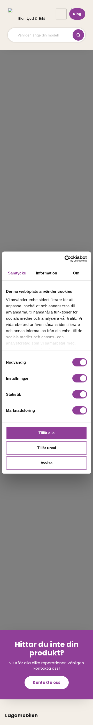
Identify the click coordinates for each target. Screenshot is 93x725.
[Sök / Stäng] (78, 35)
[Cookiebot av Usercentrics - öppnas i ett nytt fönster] (65, 258)
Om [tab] (76, 273)
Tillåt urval (46, 448)
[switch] (79, 378)
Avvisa (46, 463)
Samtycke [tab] (17, 273)
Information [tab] (46, 273)
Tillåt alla (46, 433)
